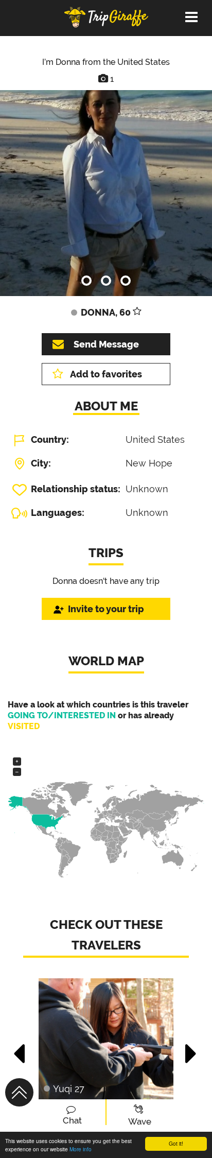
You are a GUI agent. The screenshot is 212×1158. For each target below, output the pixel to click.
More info (80, 1149)
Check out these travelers (106, 935)
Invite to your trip (106, 608)
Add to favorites (106, 374)
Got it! (176, 1143)
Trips (106, 552)
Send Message (106, 344)
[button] (20, 1048)
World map (106, 660)
